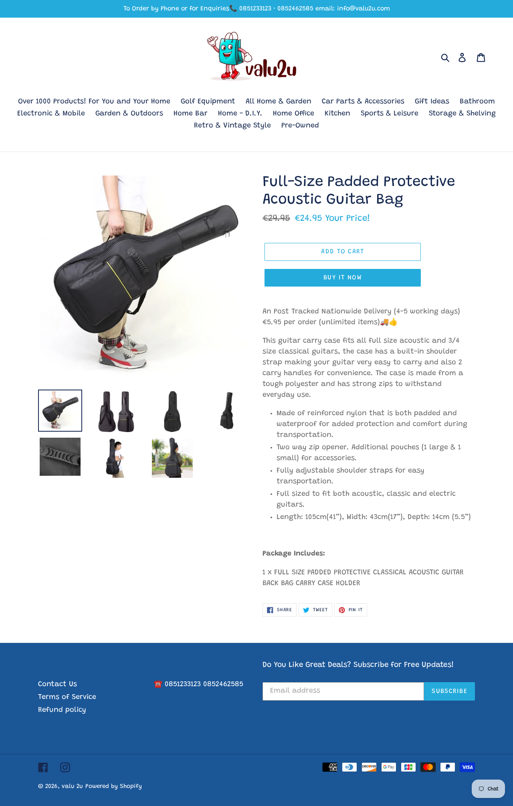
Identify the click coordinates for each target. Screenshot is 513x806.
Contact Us (57, 684)
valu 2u (72, 787)
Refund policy (62, 710)
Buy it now (342, 278)
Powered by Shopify (113, 787)
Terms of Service (67, 697)
